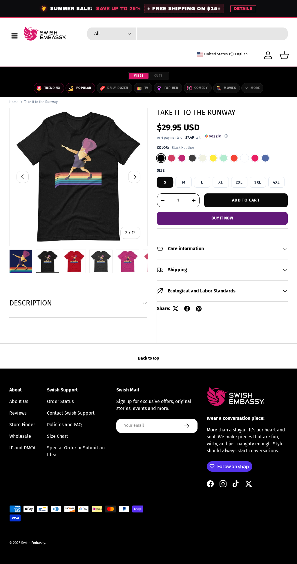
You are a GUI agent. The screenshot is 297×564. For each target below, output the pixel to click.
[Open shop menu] (14, 36)
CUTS (158, 76)
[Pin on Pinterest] (198, 308)
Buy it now (222, 218)
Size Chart (57, 436)
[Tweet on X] (175, 308)
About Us (18, 401)
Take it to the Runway (41, 102)
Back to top (148, 358)
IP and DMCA (22, 448)
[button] (284, 55)
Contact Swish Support (71, 413)
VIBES (139, 76)
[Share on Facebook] (187, 308)
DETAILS (243, 9)
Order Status (60, 401)
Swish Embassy (33, 543)
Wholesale (20, 436)
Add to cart (246, 200)
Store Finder (22, 424)
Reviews (17, 413)
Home (14, 102)
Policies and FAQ (64, 424)
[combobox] (187, 34)
